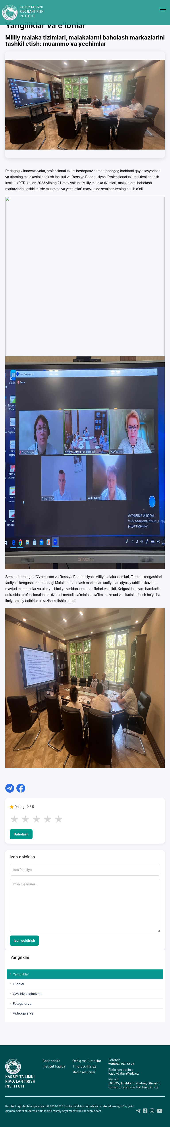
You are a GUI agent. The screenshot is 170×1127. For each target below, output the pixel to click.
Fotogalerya (22, 1003)
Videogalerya (23, 1013)
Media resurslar (83, 1072)
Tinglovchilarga (84, 1066)
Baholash (21, 834)
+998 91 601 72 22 (121, 1064)
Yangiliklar (21, 974)
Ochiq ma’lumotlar (86, 1061)
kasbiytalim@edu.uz (123, 1073)
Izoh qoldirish (24, 940)
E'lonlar (18, 984)
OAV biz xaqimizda (27, 994)
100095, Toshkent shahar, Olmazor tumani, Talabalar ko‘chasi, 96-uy (134, 1085)
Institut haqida (53, 1066)
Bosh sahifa (51, 1061)
